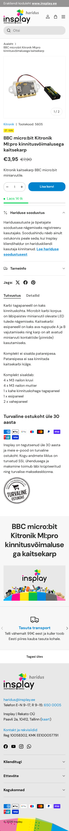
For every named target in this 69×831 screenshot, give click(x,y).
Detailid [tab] (32, 295)
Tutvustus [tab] (12, 295)
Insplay (18, 822)
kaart (46, 719)
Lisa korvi (47, 186)
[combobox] (34, 30)
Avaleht (8, 44)
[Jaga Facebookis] (25, 282)
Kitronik (9, 124)
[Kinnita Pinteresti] (33, 282)
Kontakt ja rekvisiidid (20, 730)
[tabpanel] (34, 353)
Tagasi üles (34, 657)
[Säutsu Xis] (18, 282)
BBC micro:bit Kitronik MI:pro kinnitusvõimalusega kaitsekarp (24, 49)
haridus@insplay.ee (19, 699)
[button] (55, 17)
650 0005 (52, 705)
